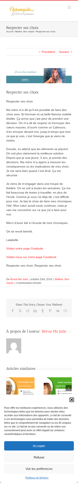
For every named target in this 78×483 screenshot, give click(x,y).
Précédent (48, 51)
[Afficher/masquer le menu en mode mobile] (69, 7)
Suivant (64, 51)
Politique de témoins (36, 477)
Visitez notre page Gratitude (24, 248)
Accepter (39, 446)
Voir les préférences (39, 469)
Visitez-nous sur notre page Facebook (31, 257)
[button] (72, 400)
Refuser (39, 457)
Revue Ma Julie (19, 279)
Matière (59, 279)
